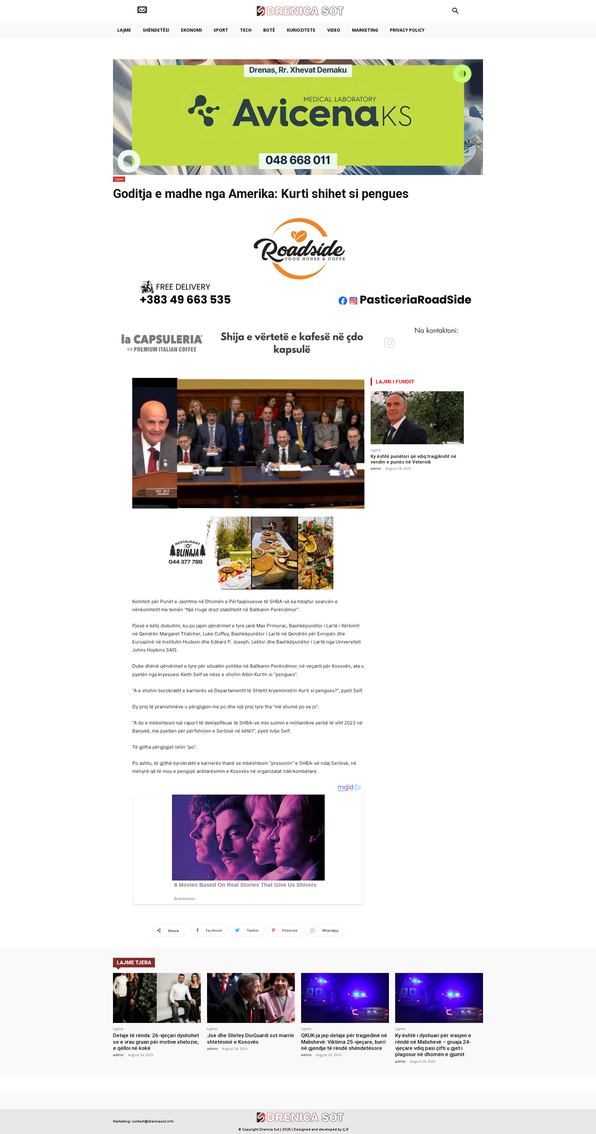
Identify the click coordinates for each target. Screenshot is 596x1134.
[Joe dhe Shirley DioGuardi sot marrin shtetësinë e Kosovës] (251, 998)
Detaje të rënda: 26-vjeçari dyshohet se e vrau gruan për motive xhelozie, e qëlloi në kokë (156, 1041)
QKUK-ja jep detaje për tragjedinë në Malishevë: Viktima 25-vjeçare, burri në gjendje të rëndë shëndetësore (344, 1041)
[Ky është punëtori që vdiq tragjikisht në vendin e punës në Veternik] (417, 417)
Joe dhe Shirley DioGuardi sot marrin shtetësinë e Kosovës (250, 1038)
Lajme (119, 179)
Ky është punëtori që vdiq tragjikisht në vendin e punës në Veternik (413, 459)
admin (376, 468)
